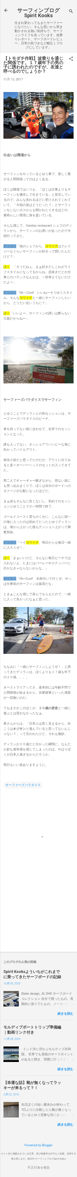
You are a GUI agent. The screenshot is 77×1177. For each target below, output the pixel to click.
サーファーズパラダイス (23, 785)
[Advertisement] (38, 918)
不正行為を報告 (38, 1167)
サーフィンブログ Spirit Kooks (38, 12)
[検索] (71, 11)
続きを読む (66, 1014)
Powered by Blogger (39, 1145)
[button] (71, 59)
